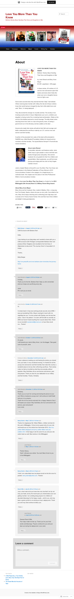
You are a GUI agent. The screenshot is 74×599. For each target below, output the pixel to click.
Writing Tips (44, 49)
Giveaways (15, 49)
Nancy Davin (21, 420)
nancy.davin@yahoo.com (29, 475)
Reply (20, 268)
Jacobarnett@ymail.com (34, 322)
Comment (52, 563)
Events (36, 49)
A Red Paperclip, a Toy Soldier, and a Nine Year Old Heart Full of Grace (15, 577)
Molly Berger (21, 228)
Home (7, 49)
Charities (52, 49)
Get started (51, 2)
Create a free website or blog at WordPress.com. (37, 592)
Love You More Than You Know (21, 15)
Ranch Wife (21, 489)
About (30, 49)
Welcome (23, 49)
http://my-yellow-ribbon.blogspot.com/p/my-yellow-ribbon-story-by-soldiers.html (36, 429)
